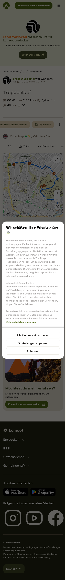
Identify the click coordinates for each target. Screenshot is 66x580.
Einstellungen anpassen (33, 343)
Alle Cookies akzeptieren (33, 335)
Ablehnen (33, 351)
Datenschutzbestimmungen (21, 321)
